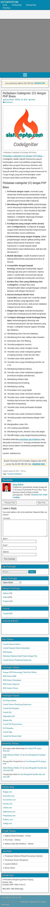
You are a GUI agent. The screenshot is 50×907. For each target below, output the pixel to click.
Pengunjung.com (9, 816)
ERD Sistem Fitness (10, 688)
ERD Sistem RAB (9, 676)
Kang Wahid (9, 100)
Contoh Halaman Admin (11, 644)
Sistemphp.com (7, 902)
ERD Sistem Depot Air (11, 684)
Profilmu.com (8, 820)
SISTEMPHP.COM (9, 2)
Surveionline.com (9, 800)
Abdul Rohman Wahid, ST (12, 755)
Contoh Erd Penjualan (11, 708)
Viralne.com (7, 808)
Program (6, 601)
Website (6, 552)
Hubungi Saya (31, 5)
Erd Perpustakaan (9, 700)
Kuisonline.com (8, 796)
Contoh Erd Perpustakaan (12, 724)
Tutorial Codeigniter (14, 474)
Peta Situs (6, 8)
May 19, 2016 (22, 100)
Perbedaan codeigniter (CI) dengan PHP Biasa (22, 156)
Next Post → (43, 503)
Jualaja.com (7, 823)
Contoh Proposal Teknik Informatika (16, 648)
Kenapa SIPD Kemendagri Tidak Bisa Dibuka (20, 672)
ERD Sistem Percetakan (12, 680)
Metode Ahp (7, 720)
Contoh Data (7, 732)
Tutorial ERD (7, 613)
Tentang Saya (17, 5)
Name (5, 539)
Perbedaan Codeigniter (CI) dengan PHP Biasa (24, 94)
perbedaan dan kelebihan (29, 439)
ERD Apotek (7, 652)
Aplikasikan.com (9, 812)
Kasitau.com (7, 804)
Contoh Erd (7, 712)
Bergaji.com (7, 792)
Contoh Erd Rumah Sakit (12, 736)
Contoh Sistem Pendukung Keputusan (17, 660)
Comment (6, 518)
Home (5, 5)
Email (5, 545)
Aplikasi (6, 593)
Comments (9, 102)
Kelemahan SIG (9, 716)
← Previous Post (8, 503)
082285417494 (39, 83)
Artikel (33, 100)
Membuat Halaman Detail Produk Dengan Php (20, 656)
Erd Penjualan (8, 728)
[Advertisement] (25, 45)
